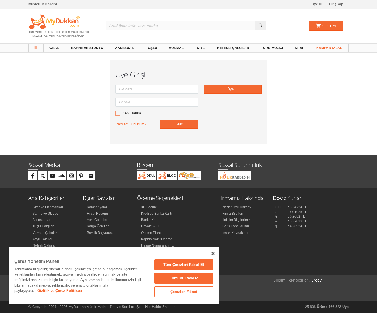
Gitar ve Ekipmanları (48, 207)
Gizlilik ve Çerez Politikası (59, 290)
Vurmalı (176, 48)
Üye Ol (317, 4)
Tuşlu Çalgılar (43, 226)
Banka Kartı (149, 220)
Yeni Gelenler (97, 220)
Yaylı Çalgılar (42, 239)
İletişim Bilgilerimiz (236, 220)
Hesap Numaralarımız (157, 245)
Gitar (54, 48)
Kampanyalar (329, 48)
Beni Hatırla (131, 113)
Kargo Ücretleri (98, 226)
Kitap (300, 48)
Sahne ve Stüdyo (87, 48)
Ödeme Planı (151, 233)
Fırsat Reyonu (97, 213)
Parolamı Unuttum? (130, 124)
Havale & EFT (151, 226)
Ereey (316, 280)
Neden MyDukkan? (236, 207)
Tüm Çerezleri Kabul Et (183, 265)
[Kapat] (213, 253)
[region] (114, 275)
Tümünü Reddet (184, 278)
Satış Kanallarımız (235, 226)
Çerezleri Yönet (183, 292)
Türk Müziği (272, 48)
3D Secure (149, 207)
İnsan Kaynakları (235, 233)
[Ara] (260, 25)
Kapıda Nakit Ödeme (156, 239)
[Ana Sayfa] (54, 21)
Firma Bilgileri (232, 213)
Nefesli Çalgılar (233, 48)
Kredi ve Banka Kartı (156, 213)
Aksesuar (124, 48)
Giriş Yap (336, 4)
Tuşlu (151, 48)
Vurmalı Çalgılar (45, 233)
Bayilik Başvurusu (100, 233)
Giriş (179, 124)
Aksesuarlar (42, 220)
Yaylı (201, 48)
